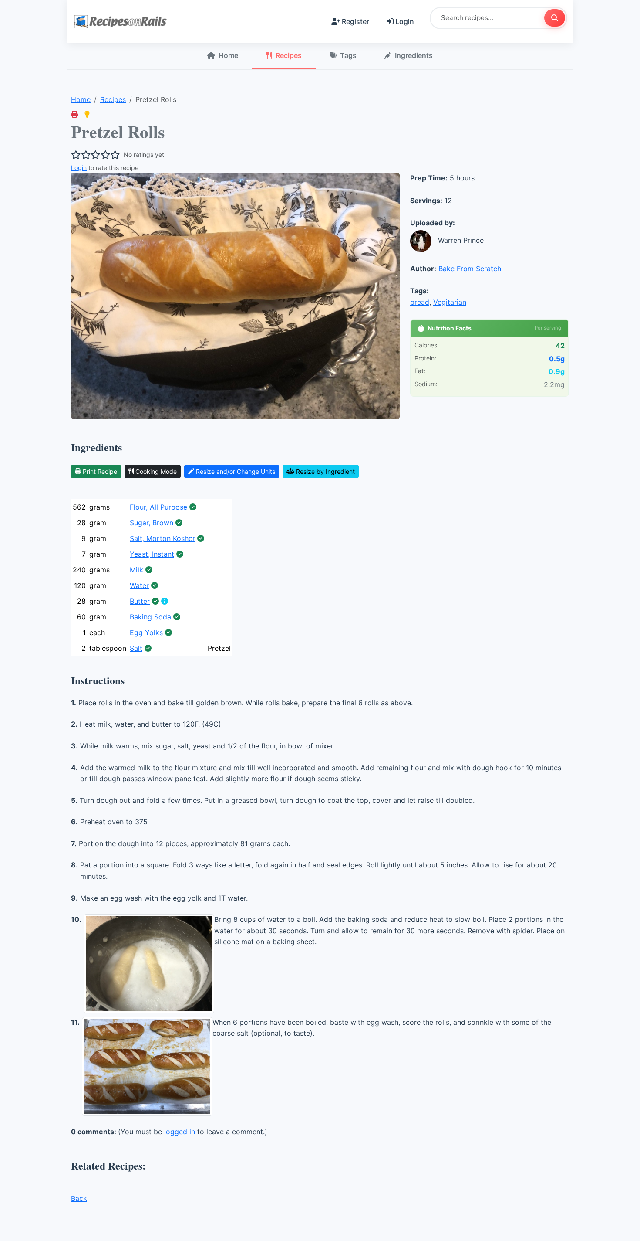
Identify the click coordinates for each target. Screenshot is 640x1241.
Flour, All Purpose (158, 507)
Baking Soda (150, 616)
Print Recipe (100, 471)
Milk (136, 569)
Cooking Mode (156, 471)
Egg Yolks (146, 632)
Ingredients (414, 55)
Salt (136, 648)
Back (79, 1198)
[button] (87, 114)
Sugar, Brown (151, 522)
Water (139, 585)
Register (355, 21)
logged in (179, 1131)
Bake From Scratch (469, 268)
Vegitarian (449, 302)
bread (419, 302)
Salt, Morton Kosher (162, 538)
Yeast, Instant (152, 554)
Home (228, 55)
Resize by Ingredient (325, 471)
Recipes (289, 55)
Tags (348, 55)
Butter (140, 601)
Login (404, 21)
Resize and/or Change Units (235, 471)
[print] (74, 114)
